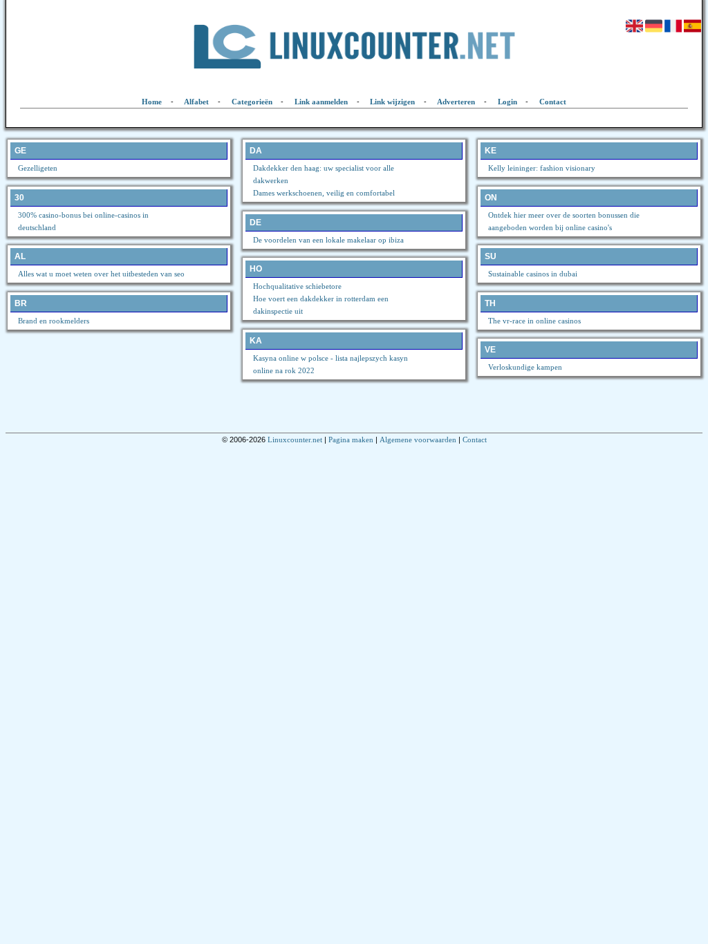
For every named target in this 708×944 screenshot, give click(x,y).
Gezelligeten (37, 168)
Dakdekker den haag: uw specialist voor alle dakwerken (323, 174)
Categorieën (252, 101)
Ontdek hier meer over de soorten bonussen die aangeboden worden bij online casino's (564, 221)
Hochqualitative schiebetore (297, 286)
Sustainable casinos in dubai (532, 274)
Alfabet (196, 101)
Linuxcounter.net (295, 439)
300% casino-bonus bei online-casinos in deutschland (83, 221)
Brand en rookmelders (53, 321)
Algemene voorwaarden (418, 439)
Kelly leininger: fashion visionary (541, 168)
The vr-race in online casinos (534, 321)
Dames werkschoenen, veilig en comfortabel (324, 193)
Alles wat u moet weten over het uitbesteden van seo (101, 274)
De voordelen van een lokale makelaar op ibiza (328, 240)
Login (507, 101)
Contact (552, 101)
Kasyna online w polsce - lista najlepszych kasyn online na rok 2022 (330, 364)
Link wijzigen (392, 101)
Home (152, 101)
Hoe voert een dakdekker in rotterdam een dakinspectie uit (321, 304)
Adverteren (456, 101)
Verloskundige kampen (525, 367)
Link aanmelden (321, 101)
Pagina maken (350, 439)
